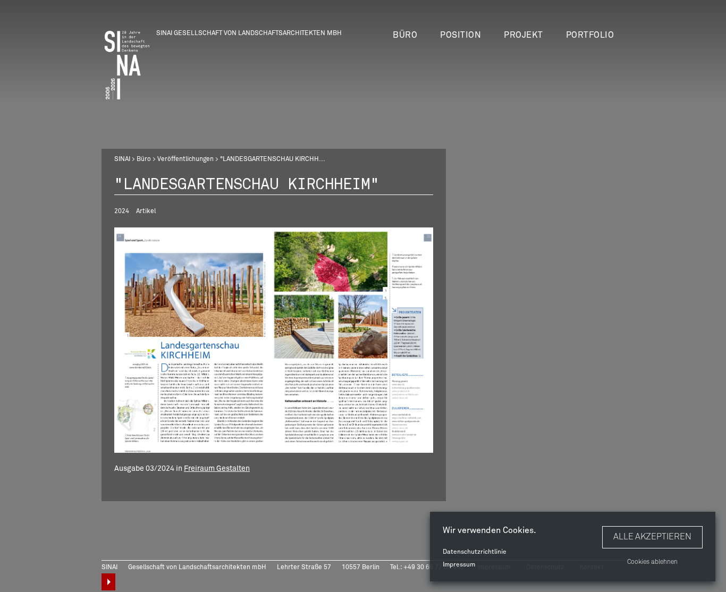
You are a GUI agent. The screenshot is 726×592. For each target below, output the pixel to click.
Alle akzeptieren (652, 536)
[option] (273, 340)
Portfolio (590, 35)
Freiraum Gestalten (217, 468)
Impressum (459, 565)
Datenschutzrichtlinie (474, 552)
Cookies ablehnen (652, 562)
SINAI (122, 159)
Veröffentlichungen (185, 159)
